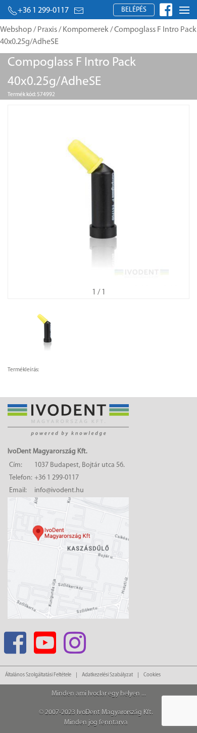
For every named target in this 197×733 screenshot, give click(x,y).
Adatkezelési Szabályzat (107, 675)
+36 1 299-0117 (43, 11)
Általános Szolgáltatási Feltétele (38, 675)
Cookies (152, 675)
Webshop (16, 30)
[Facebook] (15, 640)
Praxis (47, 30)
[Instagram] (74, 640)
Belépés (133, 10)
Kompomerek (86, 30)
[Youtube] (45, 640)
